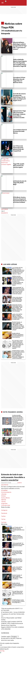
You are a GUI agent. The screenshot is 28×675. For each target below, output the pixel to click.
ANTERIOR (4, 209)
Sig (3, 651)
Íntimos (19, 6)
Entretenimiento (19, 3)
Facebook (4, 513)
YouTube (3, 522)
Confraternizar (19, 16)
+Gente (19, 12)
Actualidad (4, 490)
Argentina (19, 14)
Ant (1, 651)
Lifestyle (19, 4)
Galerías (19, 10)
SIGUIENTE (4, 213)
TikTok (3, 519)
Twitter (3, 516)
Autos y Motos (19, 8)
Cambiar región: (6, 636)
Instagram (4, 510)
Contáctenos (5, 633)
